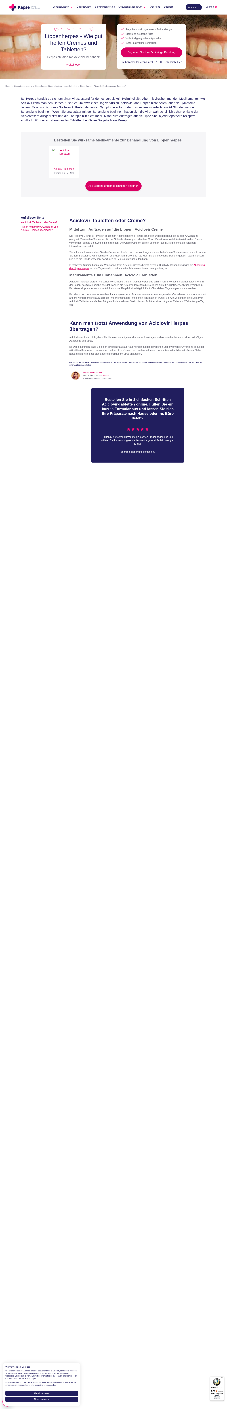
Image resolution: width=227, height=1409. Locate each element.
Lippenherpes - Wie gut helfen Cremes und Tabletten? (103, 86)
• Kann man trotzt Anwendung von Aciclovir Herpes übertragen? (39, 228)
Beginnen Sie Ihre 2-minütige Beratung (151, 52)
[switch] (217, 1397)
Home (8, 86)
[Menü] (222, 1378)
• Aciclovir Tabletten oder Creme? (39, 222)
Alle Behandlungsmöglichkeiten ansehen (113, 185)
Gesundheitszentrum (23, 86)
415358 (106, 375)
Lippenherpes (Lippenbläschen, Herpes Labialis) (73, 29)
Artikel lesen (73, 64)
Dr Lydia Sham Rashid (92, 372)
